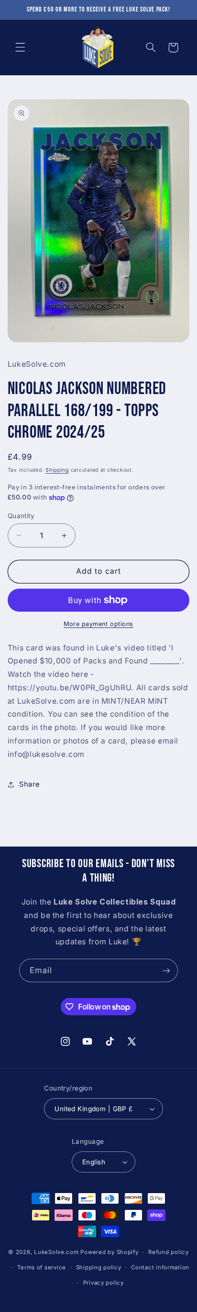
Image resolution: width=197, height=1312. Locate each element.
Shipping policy (98, 1267)
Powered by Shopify (109, 1252)
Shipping (57, 470)
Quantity (21, 516)
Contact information (160, 1267)
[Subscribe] (166, 970)
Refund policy (168, 1252)
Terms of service (41, 1267)
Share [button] (29, 784)
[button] (20, 47)
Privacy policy (103, 1282)
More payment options (98, 623)
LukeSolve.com (56, 1252)
